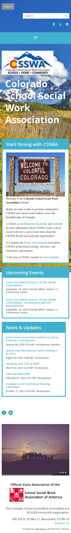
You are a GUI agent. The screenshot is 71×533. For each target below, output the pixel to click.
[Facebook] (54, 24)
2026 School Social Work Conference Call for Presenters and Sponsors (32, 339)
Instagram (29, 223)
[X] (60, 24)
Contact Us (62, 523)
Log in (8, 6)
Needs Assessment (34, 242)
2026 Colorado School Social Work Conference (31, 284)
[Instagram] (67, 24)
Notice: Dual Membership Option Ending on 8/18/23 (32, 352)
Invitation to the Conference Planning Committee (28, 385)
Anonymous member (48, 344)
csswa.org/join (50, 257)
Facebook (41, 223)
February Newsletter (18, 373)
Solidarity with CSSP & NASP (22, 363)
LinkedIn (57, 223)
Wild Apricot (41, 529)
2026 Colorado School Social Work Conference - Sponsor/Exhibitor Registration (31, 302)
